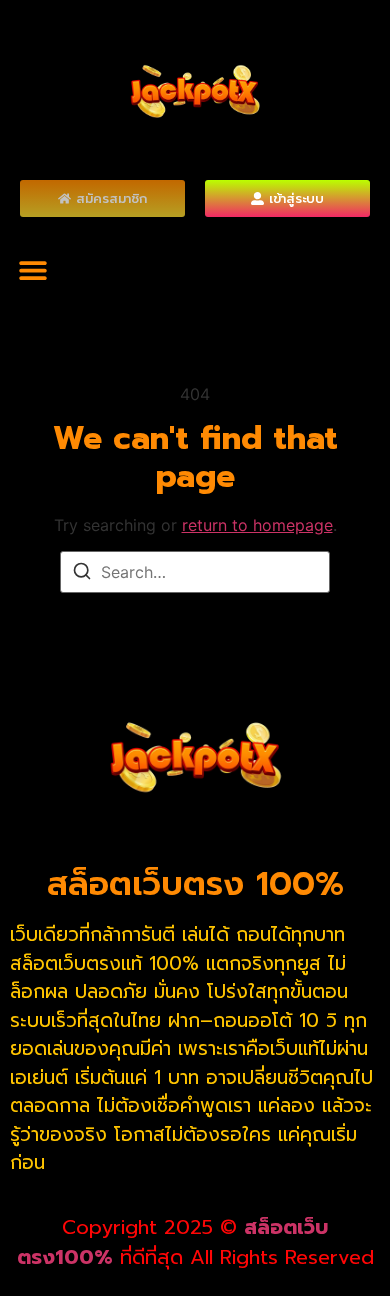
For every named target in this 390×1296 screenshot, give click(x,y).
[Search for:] (195, 572)
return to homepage (257, 525)
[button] (32, 269)
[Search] (82, 574)
